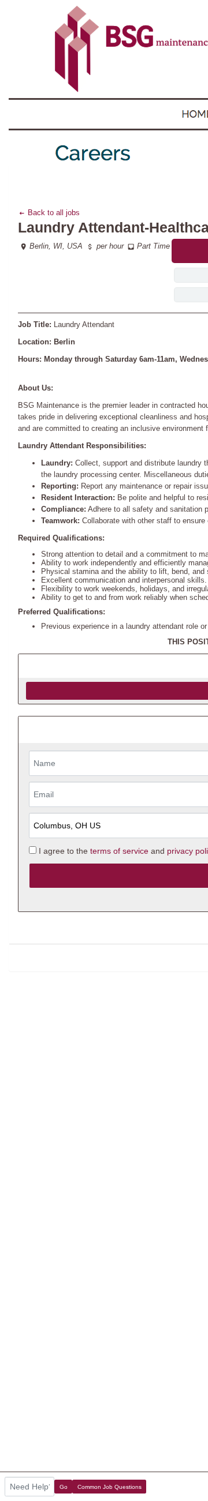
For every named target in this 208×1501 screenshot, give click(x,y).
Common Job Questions (109, 1487)
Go (64, 1487)
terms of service (119, 850)
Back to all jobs (52, 212)
